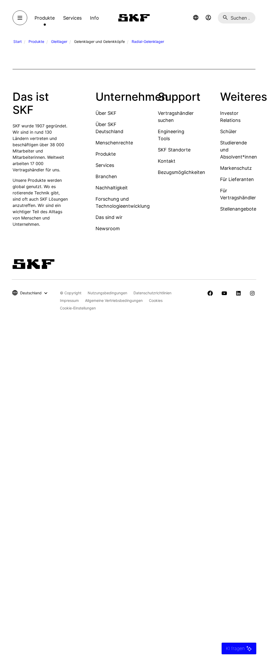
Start (17, 41)
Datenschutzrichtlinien (152, 293)
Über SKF (106, 113)
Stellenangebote (238, 209)
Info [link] (94, 18)
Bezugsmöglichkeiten (181, 172)
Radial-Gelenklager (148, 41)
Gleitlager (59, 41)
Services (105, 165)
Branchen (106, 176)
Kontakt (166, 161)
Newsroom (108, 228)
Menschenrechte (114, 142)
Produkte (36, 41)
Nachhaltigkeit (112, 187)
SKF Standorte (174, 150)
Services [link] (72, 18)
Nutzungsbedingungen (107, 293)
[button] (196, 17)
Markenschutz (236, 168)
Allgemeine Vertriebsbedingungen (114, 300)
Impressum (69, 300)
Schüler (228, 131)
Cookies (156, 300)
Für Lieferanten (237, 179)
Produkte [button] (45, 18)
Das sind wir (109, 217)
